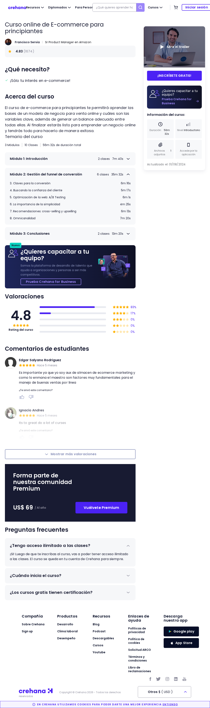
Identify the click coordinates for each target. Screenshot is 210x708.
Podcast (99, 631)
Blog (96, 624)
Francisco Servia (27, 42)
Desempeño (66, 638)
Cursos (153, 7)
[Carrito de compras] (176, 7)
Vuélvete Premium (101, 507)
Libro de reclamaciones (139, 669)
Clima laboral (67, 631)
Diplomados (57, 7)
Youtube (99, 652)
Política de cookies (136, 641)
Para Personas (86, 7)
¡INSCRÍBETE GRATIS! (175, 75)
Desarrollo (65, 624)
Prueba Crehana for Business (51, 281)
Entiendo (170, 704)
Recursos (33, 7)
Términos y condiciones (137, 659)
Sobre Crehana (33, 624)
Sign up (27, 631)
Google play (183, 631)
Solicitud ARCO (139, 650)
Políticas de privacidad (137, 630)
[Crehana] (17, 7)
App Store (184, 643)
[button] (70, 545)
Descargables (103, 638)
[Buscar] (140, 7)
